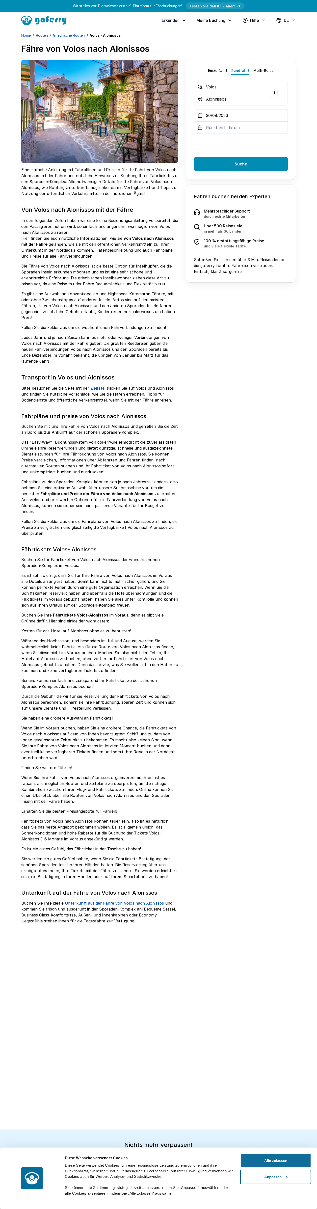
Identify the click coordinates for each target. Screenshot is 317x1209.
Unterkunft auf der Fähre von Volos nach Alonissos (114, 903)
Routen (42, 35)
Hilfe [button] (254, 20)
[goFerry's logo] (45, 19)
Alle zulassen (275, 1160)
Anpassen (273, 1177)
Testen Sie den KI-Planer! (212, 6)
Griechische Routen (69, 35)
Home (26, 35)
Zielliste (97, 388)
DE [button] (286, 20)
